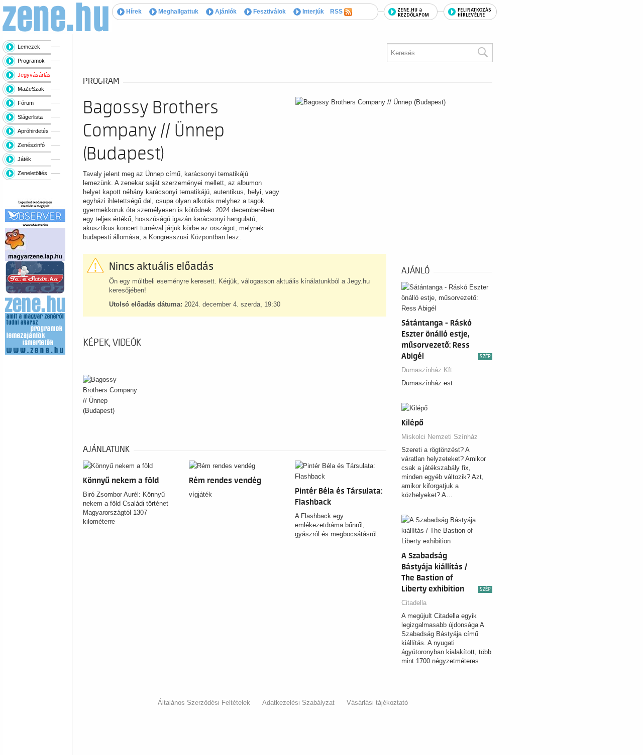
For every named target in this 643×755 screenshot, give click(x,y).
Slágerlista (30, 117)
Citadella (413, 603)
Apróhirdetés (33, 131)
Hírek (133, 11)
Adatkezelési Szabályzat (298, 702)
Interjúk (312, 11)
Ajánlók (225, 11)
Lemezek (29, 47)
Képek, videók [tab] (112, 342)
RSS (337, 11)
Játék (24, 159)
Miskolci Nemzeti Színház (439, 436)
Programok (31, 61)
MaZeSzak (31, 89)
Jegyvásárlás (34, 75)
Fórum (26, 103)
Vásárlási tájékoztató (377, 702)
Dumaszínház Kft (426, 370)
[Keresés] (482, 52)
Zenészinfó (31, 145)
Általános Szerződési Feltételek (204, 702)
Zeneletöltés (32, 173)
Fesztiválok (269, 11)
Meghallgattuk (177, 11)
